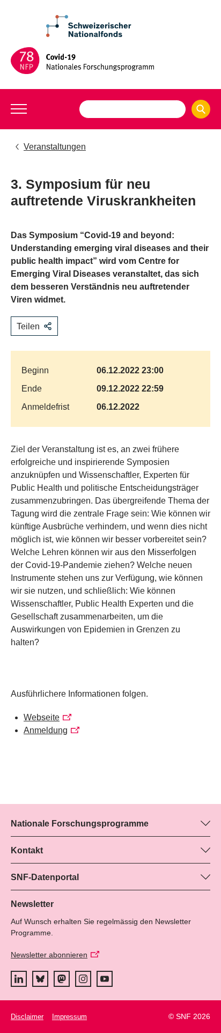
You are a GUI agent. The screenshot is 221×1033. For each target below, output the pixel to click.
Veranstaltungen (55, 146)
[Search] (200, 109)
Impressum (69, 1017)
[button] (19, 109)
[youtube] (105, 979)
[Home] (110, 60)
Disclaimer (27, 1017)
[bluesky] (40, 979)
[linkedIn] (19, 979)
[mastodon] (62, 979)
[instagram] (83, 979)
